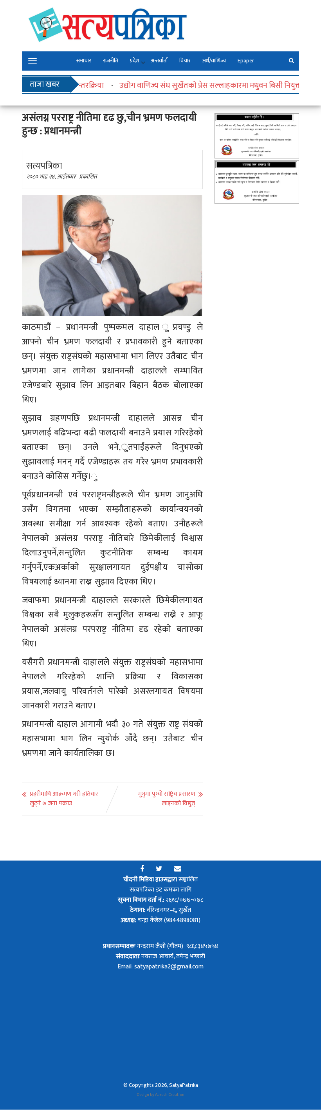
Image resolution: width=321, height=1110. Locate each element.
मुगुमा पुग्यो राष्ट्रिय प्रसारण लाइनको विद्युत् (166, 799)
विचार (185, 60)
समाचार (83, 60)
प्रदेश (134, 60)
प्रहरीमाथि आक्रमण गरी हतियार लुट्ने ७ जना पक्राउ (64, 799)
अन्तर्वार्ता (159, 60)
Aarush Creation (169, 1094)
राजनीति (110, 60)
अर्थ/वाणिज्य (214, 60)
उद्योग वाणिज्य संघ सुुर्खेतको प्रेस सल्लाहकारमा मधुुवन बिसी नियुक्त (199, 85)
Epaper (246, 60)
